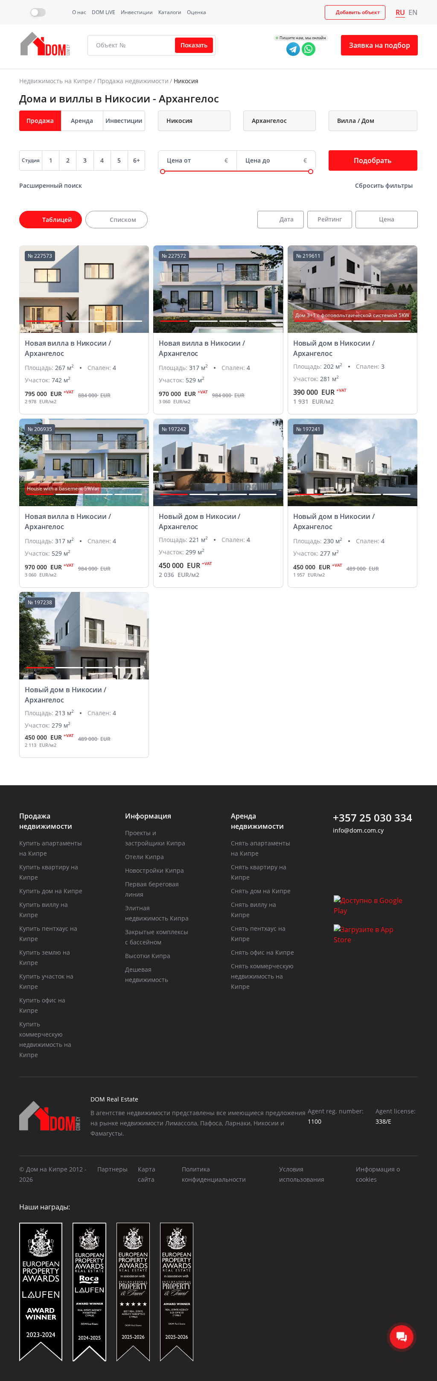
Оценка (196, 12)
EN (413, 12)
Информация (148, 816)
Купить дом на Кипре (50, 891)
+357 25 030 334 (372, 818)
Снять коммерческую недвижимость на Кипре (262, 976)
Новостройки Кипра (154, 870)
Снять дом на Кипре (261, 891)
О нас (79, 12)
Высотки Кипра (147, 956)
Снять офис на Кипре (262, 952)
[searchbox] (202, 121)
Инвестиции (137, 12)
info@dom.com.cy (358, 830)
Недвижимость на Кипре (55, 81)
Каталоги (169, 12)
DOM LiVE (103, 12)
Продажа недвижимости (133, 81)
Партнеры (112, 1169)
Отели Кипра (144, 857)
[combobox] (194, 121)
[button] (45, 321)
